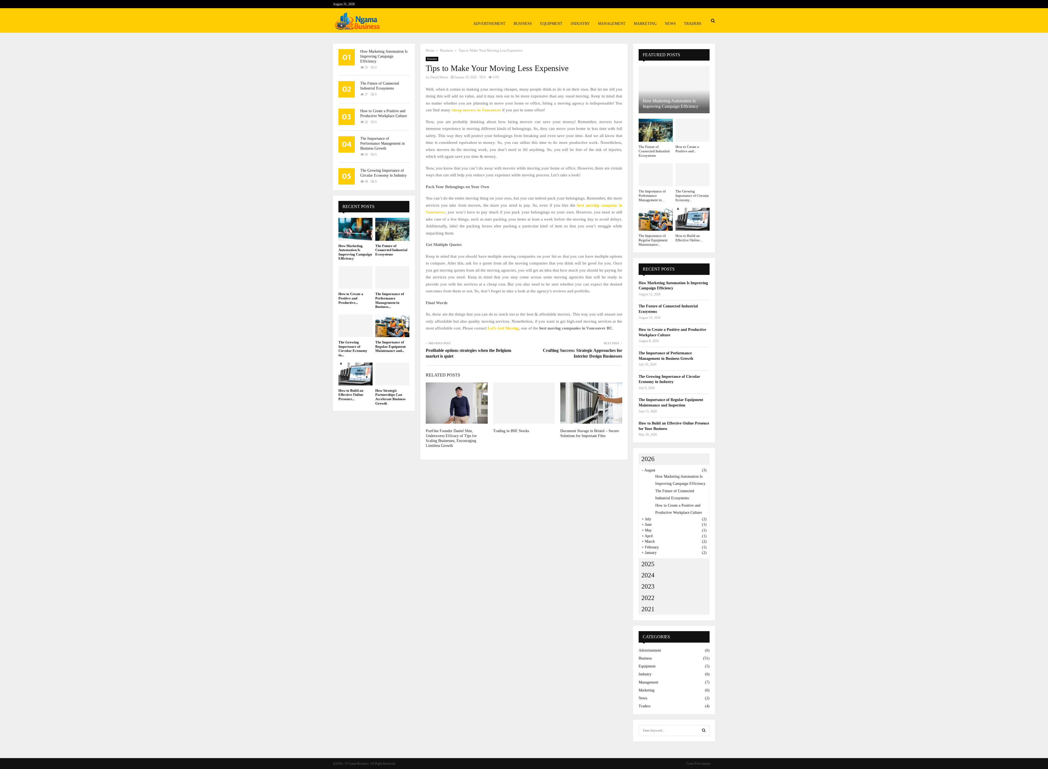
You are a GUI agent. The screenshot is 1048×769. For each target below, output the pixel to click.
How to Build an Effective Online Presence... (350, 394)
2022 (647, 597)
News (670, 24)
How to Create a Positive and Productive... (350, 298)
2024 (647, 575)
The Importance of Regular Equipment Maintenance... (653, 240)
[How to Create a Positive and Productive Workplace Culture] (355, 277)
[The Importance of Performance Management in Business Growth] (392, 277)
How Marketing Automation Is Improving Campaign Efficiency (383, 56)
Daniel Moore (439, 77)
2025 (647, 564)
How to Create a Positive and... (687, 149)
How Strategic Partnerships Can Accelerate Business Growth (390, 396)
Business (523, 24)
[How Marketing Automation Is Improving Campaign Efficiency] (355, 229)
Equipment (551, 24)
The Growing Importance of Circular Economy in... (352, 348)
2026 (647, 458)
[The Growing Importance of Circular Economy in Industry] (355, 325)
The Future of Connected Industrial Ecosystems (391, 250)
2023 (647, 586)
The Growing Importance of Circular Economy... (692, 195)
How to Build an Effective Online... (688, 238)
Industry (580, 24)
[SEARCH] (704, 730)
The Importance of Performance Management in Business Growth (382, 143)
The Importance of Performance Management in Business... (389, 300)
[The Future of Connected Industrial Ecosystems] (392, 229)
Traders (692, 24)
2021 (647, 609)
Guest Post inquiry (698, 763)
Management (612, 24)
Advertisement (489, 24)
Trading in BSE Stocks (511, 431)
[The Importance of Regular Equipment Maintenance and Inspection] (392, 325)
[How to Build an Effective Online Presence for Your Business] (355, 374)
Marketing (645, 24)
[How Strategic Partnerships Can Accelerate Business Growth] (392, 374)
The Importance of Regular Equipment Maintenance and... (390, 346)
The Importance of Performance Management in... (652, 195)
